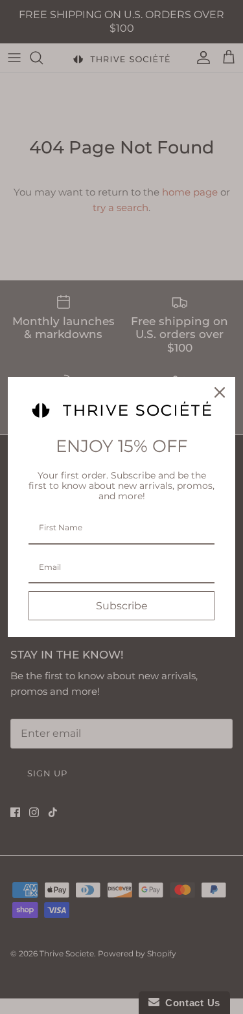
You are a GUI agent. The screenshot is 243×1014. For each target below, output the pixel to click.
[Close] (219, 392)
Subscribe (122, 606)
